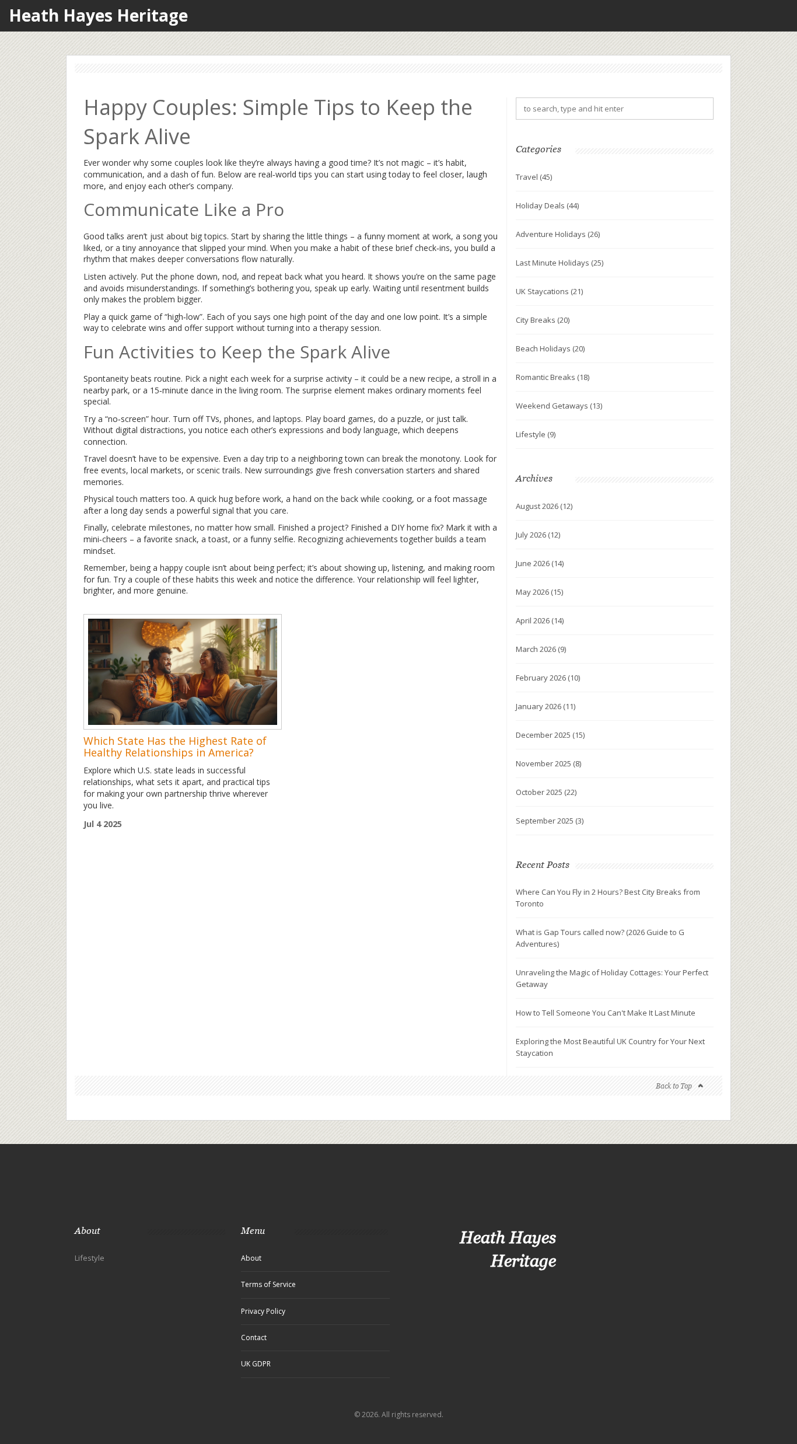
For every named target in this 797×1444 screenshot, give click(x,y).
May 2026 (539, 592)
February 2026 (548, 677)
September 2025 (549, 820)
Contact (254, 1337)
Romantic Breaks (552, 377)
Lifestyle (535, 434)
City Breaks (542, 320)
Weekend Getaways (559, 405)
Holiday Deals (547, 205)
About (251, 1258)
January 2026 (545, 706)
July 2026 (538, 534)
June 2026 (540, 563)
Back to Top (674, 1086)
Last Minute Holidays (559, 262)
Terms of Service (268, 1284)
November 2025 (548, 763)
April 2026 (540, 620)
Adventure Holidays (558, 234)
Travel (534, 177)
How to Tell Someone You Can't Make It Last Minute (605, 1012)
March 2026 (541, 649)
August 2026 (544, 506)
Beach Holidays (550, 348)
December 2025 (550, 735)
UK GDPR (256, 1364)
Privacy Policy (263, 1311)
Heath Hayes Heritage (98, 16)
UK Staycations (549, 291)
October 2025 (546, 792)
